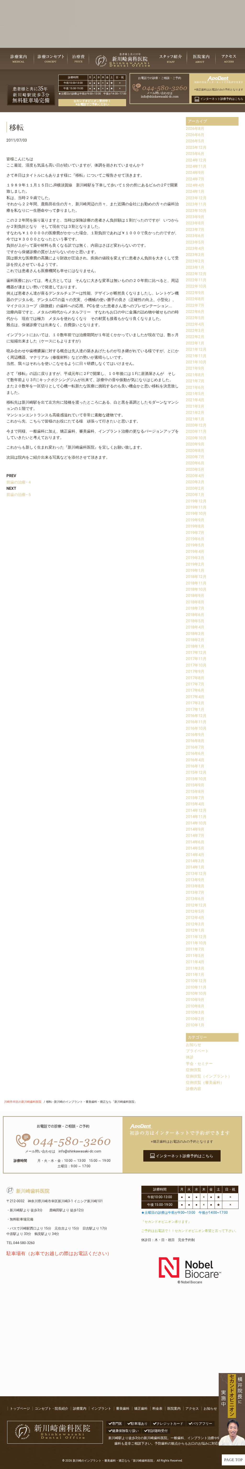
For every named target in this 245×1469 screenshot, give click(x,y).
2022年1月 (195, 343)
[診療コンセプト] (50, 58)
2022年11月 (196, 280)
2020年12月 (196, 425)
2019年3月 (195, 558)
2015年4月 (195, 804)
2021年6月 (195, 387)
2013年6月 (195, 898)
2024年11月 (196, 166)
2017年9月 (195, 671)
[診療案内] (18, 58)
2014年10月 (196, 823)
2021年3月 (195, 406)
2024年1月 (195, 191)
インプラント (101, 1408)
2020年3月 (195, 482)
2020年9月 (195, 444)
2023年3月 (195, 254)
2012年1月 (195, 930)
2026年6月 (195, 135)
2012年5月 (195, 911)
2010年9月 (195, 999)
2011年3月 (195, 968)
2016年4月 (195, 760)
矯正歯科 (141, 1408)
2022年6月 (195, 311)
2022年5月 (195, 318)
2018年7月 (195, 608)
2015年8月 (195, 791)
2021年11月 (196, 356)
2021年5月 (195, 393)
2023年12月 (196, 198)
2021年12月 (196, 349)
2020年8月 (195, 450)
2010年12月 (196, 981)
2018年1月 (195, 646)
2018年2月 (195, 640)
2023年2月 (195, 261)
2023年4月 (195, 248)
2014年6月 (195, 842)
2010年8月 (195, 1006)
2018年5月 (195, 621)
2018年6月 (195, 614)
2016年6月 (195, 753)
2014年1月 (195, 867)
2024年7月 (195, 179)
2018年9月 (195, 595)
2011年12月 (196, 937)
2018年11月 (196, 583)
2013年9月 (195, 880)
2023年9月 (195, 217)
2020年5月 (195, 469)
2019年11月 (196, 507)
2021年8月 (195, 375)
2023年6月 (195, 236)
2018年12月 (196, 576)
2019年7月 (195, 532)
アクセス (192, 1408)
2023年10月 (196, 210)
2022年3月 (195, 330)
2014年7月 (195, 835)
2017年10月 (196, 665)
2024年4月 (195, 185)
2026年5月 (195, 141)
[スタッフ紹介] (171, 58)
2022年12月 (196, 274)
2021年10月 (196, 362)
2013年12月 (196, 873)
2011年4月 (195, 962)
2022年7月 (195, 305)
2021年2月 (195, 412)
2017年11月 (196, 659)
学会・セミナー (199, 1063)
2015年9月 (195, 785)
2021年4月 (195, 400)
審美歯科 (122, 1408)
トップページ (20, 1408)
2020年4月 (195, 475)
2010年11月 (196, 987)
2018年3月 (195, 633)
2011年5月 (195, 955)
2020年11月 (196, 431)
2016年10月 (196, 728)
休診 (190, 1057)
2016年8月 (195, 741)
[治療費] (78, 58)
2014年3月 (195, 861)
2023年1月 (195, 267)
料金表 (157, 1408)
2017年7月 (195, 684)
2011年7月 (195, 949)
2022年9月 (195, 292)
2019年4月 (195, 551)
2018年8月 (195, 602)
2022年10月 (196, 286)
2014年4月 (195, 854)
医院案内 (174, 1408)
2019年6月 (195, 539)
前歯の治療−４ (19, 482)
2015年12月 (196, 772)
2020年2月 (195, 488)
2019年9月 (195, 520)
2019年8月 (195, 526)
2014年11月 (196, 816)
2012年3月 (195, 924)
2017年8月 (195, 678)
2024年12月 (196, 160)
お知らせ (193, 1044)
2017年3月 (195, 703)
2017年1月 (195, 709)
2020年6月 (195, 463)
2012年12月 (196, 905)
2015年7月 (195, 798)
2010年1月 (195, 1025)
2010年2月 (195, 1019)
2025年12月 (196, 147)
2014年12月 (196, 810)
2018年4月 (195, 627)
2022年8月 (195, 299)
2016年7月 (195, 747)
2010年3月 (195, 1012)
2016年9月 (195, 734)
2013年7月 (195, 892)
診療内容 (193, 1088)
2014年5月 (195, 848)
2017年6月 (195, 690)
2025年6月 (195, 153)
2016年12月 (196, 715)
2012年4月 (195, 917)
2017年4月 (195, 697)
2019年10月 (196, 513)
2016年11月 (196, 722)
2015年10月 (196, 779)
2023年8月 (195, 223)
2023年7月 (195, 229)
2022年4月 (195, 324)
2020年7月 (195, 457)
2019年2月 (195, 564)
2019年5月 (195, 545)
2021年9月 (195, 368)
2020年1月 (195, 494)
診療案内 (79, 1408)
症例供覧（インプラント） (209, 1076)
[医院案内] (201, 58)
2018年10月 (196, 589)
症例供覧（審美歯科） (205, 1082)
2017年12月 (196, 652)
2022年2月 (195, 336)
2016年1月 (195, 766)
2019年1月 (195, 570)
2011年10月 (196, 943)
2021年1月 (195, 419)
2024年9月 (195, 172)
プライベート (197, 1051)
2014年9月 (195, 829)
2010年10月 (196, 993)
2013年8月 (195, 886)
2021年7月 (195, 381)
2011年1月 (195, 974)
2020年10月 (196, 438)
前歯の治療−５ (19, 494)
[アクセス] (229, 58)
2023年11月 (196, 204)
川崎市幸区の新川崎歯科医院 (22, 1101)
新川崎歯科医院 (33, 1191)
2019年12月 (196, 501)
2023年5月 (195, 242)
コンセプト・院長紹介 (51, 1408)
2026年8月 (195, 128)
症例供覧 (193, 1070)
